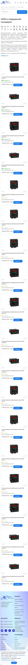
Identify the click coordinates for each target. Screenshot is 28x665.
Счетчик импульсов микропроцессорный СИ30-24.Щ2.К (13, 548)
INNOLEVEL (3, 645)
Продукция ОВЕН (19, 599)
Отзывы (16, 639)
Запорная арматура (19, 605)
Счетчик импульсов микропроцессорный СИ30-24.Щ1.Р (13, 78)
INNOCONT (3, 650)
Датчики (16, 603)
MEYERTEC (3, 639)
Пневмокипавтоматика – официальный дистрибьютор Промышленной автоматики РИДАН (20, 629)
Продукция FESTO (19, 615)
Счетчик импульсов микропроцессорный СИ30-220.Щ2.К (13, 342)
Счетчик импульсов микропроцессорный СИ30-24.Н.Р (13, 430)
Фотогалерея (17, 643)
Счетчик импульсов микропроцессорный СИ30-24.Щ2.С (13, 577)
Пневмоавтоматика (19, 601)
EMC (2, 641)
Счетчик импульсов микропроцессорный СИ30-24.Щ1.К (13, 489)
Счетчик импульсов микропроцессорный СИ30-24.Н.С (13, 459)
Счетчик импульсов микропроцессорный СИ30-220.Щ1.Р (13, 136)
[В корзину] (21, 85)
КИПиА (16, 607)
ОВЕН (2, 637)
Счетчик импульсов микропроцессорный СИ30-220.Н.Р (13, 224)
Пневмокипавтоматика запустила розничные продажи (20, 622)
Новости (16, 641)
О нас (16, 637)
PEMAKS (3, 643)
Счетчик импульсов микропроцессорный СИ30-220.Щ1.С (13, 313)
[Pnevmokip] (6, 3)
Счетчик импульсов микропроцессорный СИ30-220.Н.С (13, 254)
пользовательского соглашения (8, 660)
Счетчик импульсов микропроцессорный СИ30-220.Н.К (13, 195)
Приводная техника (19, 609)
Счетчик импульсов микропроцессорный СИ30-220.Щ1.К (13, 283)
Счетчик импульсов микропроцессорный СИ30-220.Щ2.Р (13, 166)
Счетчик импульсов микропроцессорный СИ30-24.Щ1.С (13, 518)
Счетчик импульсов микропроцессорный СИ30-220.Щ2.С (13, 371)
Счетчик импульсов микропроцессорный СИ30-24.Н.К (13, 401)
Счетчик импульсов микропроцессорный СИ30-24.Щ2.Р (13, 107)
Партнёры (17, 645)
